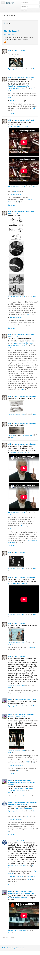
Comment (19, 69)
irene (10, 803)
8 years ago (11, 750)
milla (9, 50)
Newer (5, 937)
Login (24, 10)
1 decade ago (12, 866)
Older (12, 937)
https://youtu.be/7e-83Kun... (18, 583)
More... (10, 90)
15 (31, 88)
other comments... (17, 101)
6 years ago (11, 414)
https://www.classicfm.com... (23, 343)
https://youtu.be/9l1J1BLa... (20, 452)
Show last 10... (32, 101)
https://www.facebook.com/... (18, 86)
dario (24, 796)
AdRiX (10, 699)
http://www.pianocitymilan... (26, 809)
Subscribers (9, 34)
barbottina (32, 647)
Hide (23, 69)
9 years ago (11, 790)
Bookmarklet (20, 948)
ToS (3, 948)
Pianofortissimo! (11, 31)
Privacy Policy (10, 948)
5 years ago (11, 69)
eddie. (16, 191)
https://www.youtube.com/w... (18, 126)
